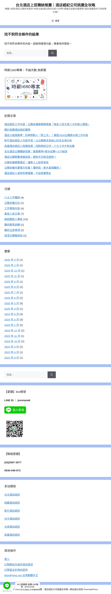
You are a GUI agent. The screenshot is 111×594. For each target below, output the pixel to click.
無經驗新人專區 (13, 219)
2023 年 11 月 (12, 336)
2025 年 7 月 (11, 292)
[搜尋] (52, 53)
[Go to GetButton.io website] (7, 591)
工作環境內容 (12, 208)
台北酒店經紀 (12, 494)
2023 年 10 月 (12, 341)
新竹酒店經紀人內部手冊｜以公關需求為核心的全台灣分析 (38, 140)
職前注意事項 (12, 230)
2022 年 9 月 (11, 357)
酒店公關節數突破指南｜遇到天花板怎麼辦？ (30, 157)
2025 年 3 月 (11, 308)
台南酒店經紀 (12, 526)
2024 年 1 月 (11, 325)
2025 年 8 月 (11, 287)
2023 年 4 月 (11, 352)
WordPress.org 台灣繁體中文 (21, 575)
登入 (7, 559)
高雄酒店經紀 (12, 534)
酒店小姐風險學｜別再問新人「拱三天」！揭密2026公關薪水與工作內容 (46, 135)
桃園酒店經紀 (12, 502)
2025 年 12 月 (12, 270)
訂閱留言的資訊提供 (16, 570)
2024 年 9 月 (11, 314)
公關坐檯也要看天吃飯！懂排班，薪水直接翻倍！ (33, 167)
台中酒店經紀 (12, 518)
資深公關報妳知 (13, 235)
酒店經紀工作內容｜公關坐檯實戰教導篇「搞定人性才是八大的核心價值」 (47, 124)
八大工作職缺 (12, 197)
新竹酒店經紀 (12, 510)
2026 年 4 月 (11, 259)
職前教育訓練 (12, 224)
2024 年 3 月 (11, 319)
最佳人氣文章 (12, 213)
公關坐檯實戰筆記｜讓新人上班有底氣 (26, 162)
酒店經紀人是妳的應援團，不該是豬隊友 (27, 173)
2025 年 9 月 (11, 281)
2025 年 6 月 (11, 297)
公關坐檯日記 (12, 203)
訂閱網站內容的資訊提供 (18, 564)
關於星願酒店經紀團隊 (17, 129)
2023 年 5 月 (11, 346)
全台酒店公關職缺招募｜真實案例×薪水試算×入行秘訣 (35, 151)
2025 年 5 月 (11, 303)
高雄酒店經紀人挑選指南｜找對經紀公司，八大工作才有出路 (39, 146)
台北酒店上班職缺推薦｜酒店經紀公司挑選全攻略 (55, 5)
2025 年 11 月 (12, 276)
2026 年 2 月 (11, 265)
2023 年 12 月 (12, 330)
